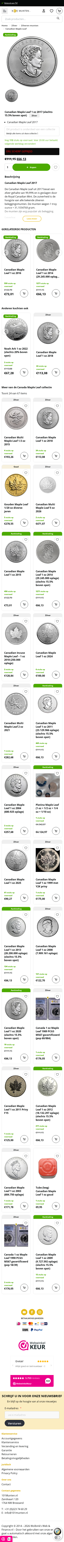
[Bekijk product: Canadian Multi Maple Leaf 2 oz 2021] (16, 703)
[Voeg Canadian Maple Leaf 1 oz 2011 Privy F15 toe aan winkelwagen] (24, 1139)
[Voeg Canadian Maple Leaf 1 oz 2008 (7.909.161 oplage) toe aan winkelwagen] (56, 979)
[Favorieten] (51, 11)
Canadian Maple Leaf (16, 28)
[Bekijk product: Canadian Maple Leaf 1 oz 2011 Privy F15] (16, 1086)
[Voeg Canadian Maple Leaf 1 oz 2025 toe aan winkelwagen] (24, 898)
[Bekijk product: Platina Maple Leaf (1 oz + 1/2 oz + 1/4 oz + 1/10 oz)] (47, 785)
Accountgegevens (12, 1438)
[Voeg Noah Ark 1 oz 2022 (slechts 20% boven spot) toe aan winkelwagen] (24, 372)
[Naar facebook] (32, 1312)
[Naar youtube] (24, 1312)
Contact (6, 1484)
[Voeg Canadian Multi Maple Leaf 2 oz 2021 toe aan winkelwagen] (24, 756)
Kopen (33, 167)
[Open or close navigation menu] (5, 11)
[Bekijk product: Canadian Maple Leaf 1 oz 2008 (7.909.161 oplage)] (47, 927)
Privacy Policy (9, 1473)
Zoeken (58, 18)
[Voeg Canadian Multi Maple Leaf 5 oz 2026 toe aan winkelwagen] (56, 523)
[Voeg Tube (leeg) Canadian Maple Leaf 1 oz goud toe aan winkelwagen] (56, 1206)
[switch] (57, 1537)
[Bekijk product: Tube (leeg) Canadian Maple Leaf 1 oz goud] (47, 1168)
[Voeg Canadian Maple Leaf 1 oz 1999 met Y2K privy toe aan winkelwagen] (56, 898)
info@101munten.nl (16, 1512)
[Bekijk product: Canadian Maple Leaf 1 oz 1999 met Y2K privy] (47, 860)
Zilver (14, 25)
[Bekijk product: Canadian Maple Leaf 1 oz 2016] (16, 250)
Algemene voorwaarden (16, 1469)
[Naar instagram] (40, 1312)
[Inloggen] (44, 11)
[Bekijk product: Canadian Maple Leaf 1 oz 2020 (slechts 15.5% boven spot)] (16, 1008)
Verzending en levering (15, 1446)
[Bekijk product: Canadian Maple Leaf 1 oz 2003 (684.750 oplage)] (16, 1168)
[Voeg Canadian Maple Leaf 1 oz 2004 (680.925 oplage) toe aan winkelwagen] (24, 831)
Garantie (7, 1450)
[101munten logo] (20, 11)
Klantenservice (10, 1442)
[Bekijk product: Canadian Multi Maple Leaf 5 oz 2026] (47, 485)
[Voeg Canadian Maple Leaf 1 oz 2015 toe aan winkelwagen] (24, 604)
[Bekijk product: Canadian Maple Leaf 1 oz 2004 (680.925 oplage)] (16, 785)
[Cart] (59, 11)
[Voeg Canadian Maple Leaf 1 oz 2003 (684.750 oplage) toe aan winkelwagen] (24, 1206)
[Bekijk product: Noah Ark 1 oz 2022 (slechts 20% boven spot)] (16, 329)
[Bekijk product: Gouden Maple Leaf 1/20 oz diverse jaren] (16, 485)
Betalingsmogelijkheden (16, 1458)
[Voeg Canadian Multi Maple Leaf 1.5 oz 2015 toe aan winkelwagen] (24, 456)
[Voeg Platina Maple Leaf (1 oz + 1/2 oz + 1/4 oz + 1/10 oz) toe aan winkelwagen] (56, 831)
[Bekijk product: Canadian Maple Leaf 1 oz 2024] (47, 633)
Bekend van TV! (11, 3)
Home (5, 25)
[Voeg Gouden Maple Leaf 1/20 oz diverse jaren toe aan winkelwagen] (24, 523)
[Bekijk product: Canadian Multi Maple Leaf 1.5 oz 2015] (16, 418)
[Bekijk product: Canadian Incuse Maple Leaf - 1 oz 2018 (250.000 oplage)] (16, 633)
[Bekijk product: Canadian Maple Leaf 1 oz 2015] (16, 552)
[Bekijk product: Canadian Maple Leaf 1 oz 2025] (16, 860)
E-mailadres (13, 1408)
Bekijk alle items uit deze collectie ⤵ (22, 133)
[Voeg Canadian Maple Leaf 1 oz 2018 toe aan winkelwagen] (56, 372)
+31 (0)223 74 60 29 (16, 1509)
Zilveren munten (29, 25)
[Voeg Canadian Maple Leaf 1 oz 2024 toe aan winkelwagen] (56, 675)
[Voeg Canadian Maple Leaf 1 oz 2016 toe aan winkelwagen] (24, 293)
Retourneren (9, 1454)
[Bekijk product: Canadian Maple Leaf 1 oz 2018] (48, 333)
